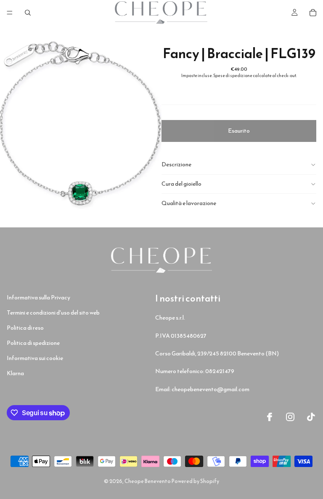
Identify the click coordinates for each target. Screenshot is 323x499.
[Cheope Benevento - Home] (161, 260)
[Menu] (9, 12)
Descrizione (176, 164)
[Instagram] (290, 417)
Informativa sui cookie (35, 358)
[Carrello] (313, 12)
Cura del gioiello (181, 183)
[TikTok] (311, 417)
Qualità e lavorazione (189, 203)
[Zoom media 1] (81, 126)
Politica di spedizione (33, 343)
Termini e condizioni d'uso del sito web (53, 312)
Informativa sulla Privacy (38, 297)
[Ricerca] (28, 12)
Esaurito (239, 130)
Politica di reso (25, 327)
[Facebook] (270, 417)
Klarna (15, 373)
